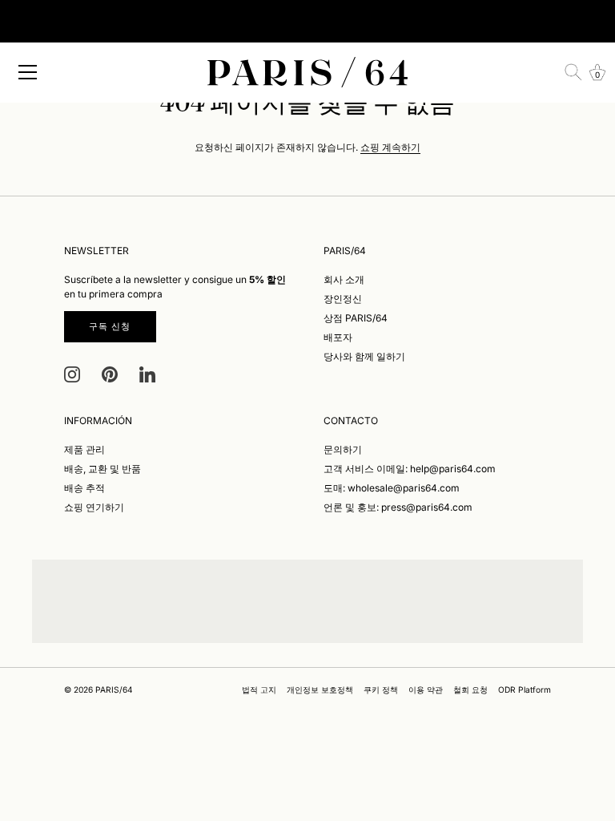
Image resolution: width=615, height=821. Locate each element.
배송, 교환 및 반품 (102, 469)
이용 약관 (425, 689)
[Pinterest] (110, 373)
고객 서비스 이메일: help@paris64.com (410, 469)
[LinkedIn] (147, 373)
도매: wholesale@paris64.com (392, 488)
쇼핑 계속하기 (390, 147)
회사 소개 (344, 279)
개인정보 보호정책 (320, 689)
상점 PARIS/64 (356, 318)
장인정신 (343, 299)
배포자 (338, 337)
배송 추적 (84, 488)
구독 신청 (110, 326)
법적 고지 (259, 689)
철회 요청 (470, 689)
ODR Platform (524, 689)
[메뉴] (28, 72)
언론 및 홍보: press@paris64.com (398, 507)
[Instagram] (72, 373)
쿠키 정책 (381, 689)
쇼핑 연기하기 (94, 507)
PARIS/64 (114, 689)
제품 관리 (84, 449)
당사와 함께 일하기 (364, 356)
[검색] (573, 72)
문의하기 (343, 449)
